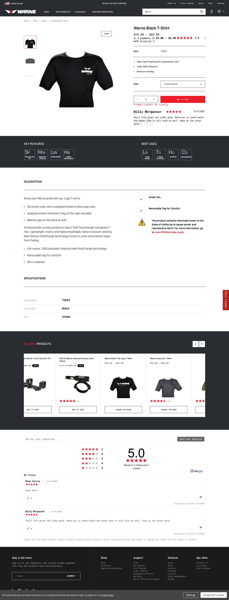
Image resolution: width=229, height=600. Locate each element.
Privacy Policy (107, 595)
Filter (31, 475)
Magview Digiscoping (102, 12)
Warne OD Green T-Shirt (129, 358)
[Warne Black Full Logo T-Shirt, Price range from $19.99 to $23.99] (46, 384)
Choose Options (46, 409)
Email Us (172, 3)
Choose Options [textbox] (171, 84)
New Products (63, 12)
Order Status (140, 571)
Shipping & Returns (143, 573)
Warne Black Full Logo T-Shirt (41, 358)
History (172, 568)
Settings (191, 595)
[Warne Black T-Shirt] (30, 42)
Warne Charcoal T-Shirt (84, 358)
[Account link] (211, 12)
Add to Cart (182, 409)
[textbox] (101, 439)
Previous (195, 344)
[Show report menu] (201, 497)
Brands (171, 579)
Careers (172, 573)
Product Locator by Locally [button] (151, 104)
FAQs (210, 3)
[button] (155, 40)
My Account (139, 565)
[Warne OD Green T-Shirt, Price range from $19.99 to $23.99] (137, 383)
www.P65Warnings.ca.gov (169, 232)
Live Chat (201, 565)
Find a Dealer (187, 3)
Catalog (220, 3)
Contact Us (202, 562)
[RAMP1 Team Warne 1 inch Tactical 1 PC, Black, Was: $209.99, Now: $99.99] (182, 384)
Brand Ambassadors (177, 576)
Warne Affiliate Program (146, 579)
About (200, 3)
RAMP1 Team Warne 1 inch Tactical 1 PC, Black (182, 359)
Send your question (191, 439)
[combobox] (183, 84)
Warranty (138, 576)
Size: (136, 84)
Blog (170, 565)
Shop (46, 12)
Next (202, 344)
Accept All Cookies (213, 595)
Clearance (80, 12)
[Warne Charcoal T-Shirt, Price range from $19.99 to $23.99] (92, 383)
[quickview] (64, 401)
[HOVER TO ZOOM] (76, 69)
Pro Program (140, 568)
